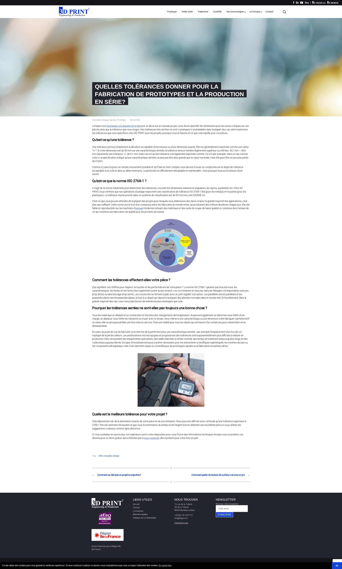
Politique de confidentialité (144, 518)
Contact (269, 11)
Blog (307, 2)
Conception (97, 120)
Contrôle (217, 11)
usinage (139, 208)
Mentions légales (140, 514)
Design (105, 120)
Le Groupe (254, 11)
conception (108, 456)
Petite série (187, 11)
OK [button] (337, 565)
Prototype (172, 11)
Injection (113, 120)
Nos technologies (235, 11)
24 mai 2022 (135, 120)
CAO (100, 456)
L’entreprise (138, 511)
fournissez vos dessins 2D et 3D (123, 126)
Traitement (203, 11)
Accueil (136, 504)
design (116, 456)
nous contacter (152, 438)
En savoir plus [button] (165, 565)
